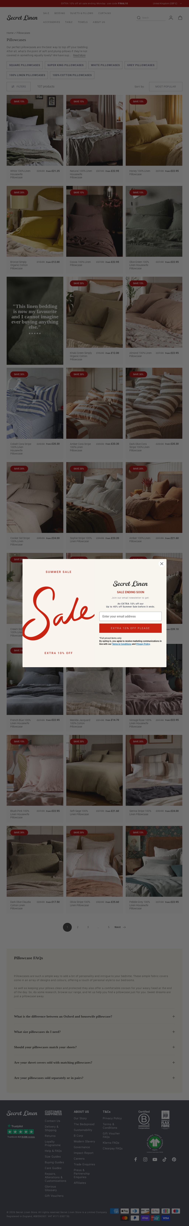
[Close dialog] (162, 563)
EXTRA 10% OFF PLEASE (130, 628)
